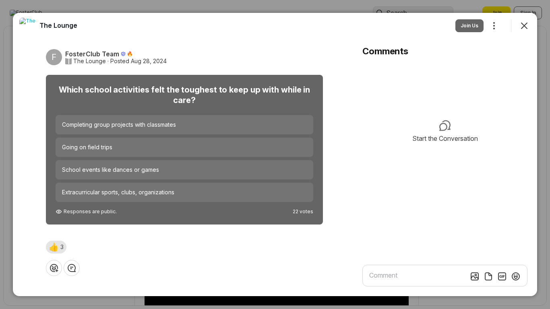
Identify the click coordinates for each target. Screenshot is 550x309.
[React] (54, 268)
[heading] (58, 25)
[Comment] (72, 268)
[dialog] (275, 154)
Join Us (469, 26)
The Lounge (89, 61)
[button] (56, 247)
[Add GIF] (502, 276)
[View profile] (27, 26)
